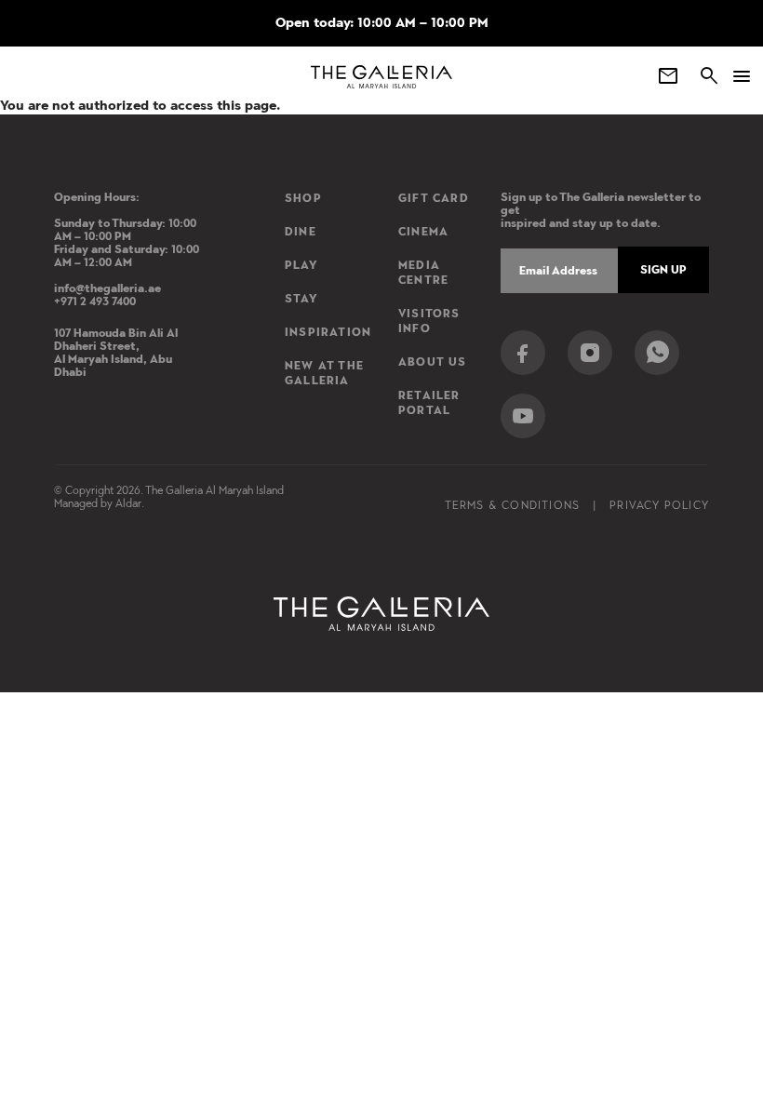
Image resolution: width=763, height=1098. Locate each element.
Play (301, 265)
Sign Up (663, 269)
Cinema (423, 231)
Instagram (590, 352)
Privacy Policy (659, 505)
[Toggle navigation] (735, 76)
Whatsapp (657, 352)
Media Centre (423, 273)
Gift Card (433, 198)
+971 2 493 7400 (95, 301)
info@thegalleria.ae (107, 288)
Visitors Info (429, 321)
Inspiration (328, 332)
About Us (432, 361)
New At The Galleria (324, 373)
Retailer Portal (429, 403)
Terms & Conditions (513, 505)
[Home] (381, 76)
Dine (300, 231)
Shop (303, 198)
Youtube (523, 416)
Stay (301, 298)
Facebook (523, 352)
